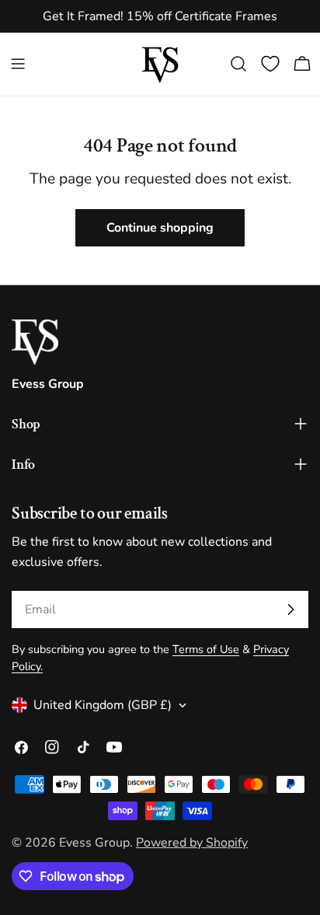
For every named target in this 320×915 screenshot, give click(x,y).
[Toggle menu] (17, 63)
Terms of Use (205, 649)
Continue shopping (160, 227)
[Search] (238, 63)
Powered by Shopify (192, 842)
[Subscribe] (290, 609)
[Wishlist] (270, 63)
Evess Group (94, 842)
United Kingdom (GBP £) (102, 705)
